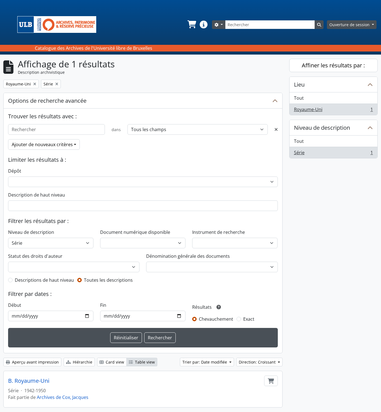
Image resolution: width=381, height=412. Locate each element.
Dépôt (14, 171)
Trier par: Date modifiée (205, 362)
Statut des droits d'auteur (35, 256)
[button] (191, 24)
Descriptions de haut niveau (44, 280)
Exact (248, 319)
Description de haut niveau (36, 195)
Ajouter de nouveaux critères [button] (42, 144)
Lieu (299, 84)
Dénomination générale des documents (188, 256)
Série (333, 153)
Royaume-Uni (333, 110)
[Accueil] (59, 24)
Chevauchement (216, 319)
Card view (114, 362)
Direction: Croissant (258, 362)
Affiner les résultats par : (333, 65)
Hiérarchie (82, 362)
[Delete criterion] (276, 129)
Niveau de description (31, 232)
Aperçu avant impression (35, 362)
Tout (299, 98)
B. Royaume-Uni (28, 380)
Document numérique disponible (135, 232)
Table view (144, 362)
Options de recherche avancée (47, 100)
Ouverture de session (350, 24)
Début (14, 305)
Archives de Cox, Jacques (62, 397)
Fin (103, 305)
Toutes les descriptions (108, 280)
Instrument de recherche (218, 232)
